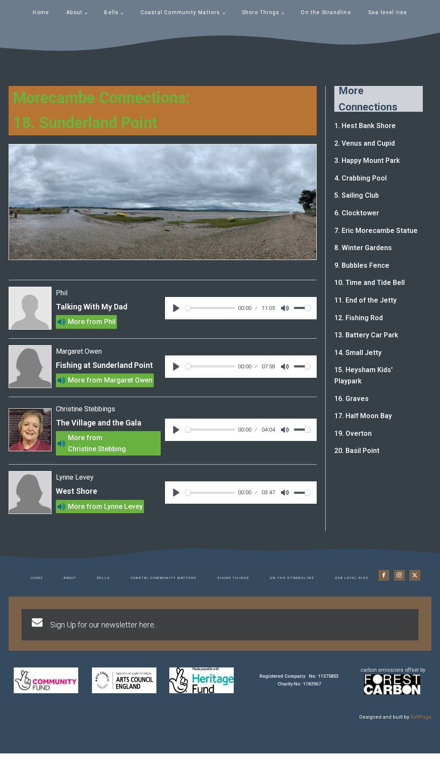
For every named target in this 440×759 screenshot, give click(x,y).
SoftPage (420, 717)
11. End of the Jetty (365, 300)
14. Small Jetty (358, 353)
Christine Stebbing (97, 449)
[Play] (176, 308)
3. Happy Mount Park (367, 160)
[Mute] (285, 308)
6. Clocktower (356, 213)
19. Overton (353, 433)
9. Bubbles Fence (361, 265)
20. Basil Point (356, 451)
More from (85, 322)
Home (41, 12)
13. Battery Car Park (366, 335)
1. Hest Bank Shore (365, 126)
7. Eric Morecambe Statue (376, 230)
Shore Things (260, 12)
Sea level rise (387, 12)
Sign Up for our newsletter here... (104, 624)
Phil (110, 322)
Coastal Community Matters (180, 12)
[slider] (210, 308)
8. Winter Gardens (363, 248)
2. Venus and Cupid (364, 143)
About (74, 12)
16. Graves (351, 399)
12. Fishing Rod (358, 318)
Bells (111, 12)
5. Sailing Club (356, 195)
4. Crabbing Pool (360, 178)
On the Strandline (326, 12)
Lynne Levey (123, 506)
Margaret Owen (128, 380)
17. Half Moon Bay (363, 416)
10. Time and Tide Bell (369, 283)
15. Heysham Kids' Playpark (363, 375)
